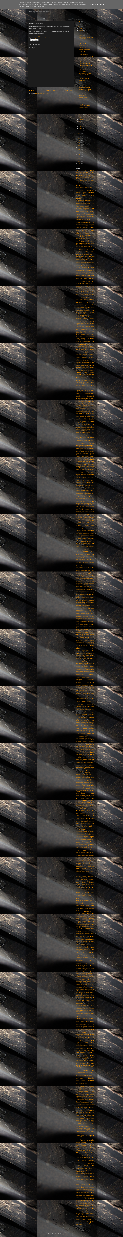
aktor (77, 179)
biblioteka (89, 236)
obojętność (78, 708)
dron (93, 328)
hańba (89, 424)
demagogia (91, 299)
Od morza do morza (83, 107)
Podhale (81, 787)
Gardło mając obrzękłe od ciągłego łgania (85, 50)
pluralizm (85, 779)
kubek (86, 557)
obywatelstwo (91, 711)
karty (86, 487)
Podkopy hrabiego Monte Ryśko (86, 85)
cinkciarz (82, 276)
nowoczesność (85, 703)
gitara (86, 401)
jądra (83, 469)
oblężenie (88, 706)
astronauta (82, 206)
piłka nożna (89, 770)
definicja (88, 296)
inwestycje (91, 461)
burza (80, 259)
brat (93, 249)
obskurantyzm (91, 709)
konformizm (78, 525)
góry (84, 413)
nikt (85, 698)
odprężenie (78, 719)
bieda (77, 238)
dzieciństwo (91, 343)
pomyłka (87, 804)
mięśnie (92, 621)
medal (86, 608)
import (92, 445)
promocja (80, 846)
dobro (92, 315)
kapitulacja (78, 483)
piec (93, 765)
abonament (87, 170)
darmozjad (92, 292)
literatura (77, 576)
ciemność (87, 273)
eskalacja (84, 368)
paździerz (89, 760)
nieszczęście (78, 687)
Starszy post (68, 90)
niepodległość (85, 677)
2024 (79, 26)
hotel (88, 437)
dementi (92, 300)
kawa (77, 492)
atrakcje (77, 209)
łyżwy (77, 589)
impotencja (84, 446)
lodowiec (77, 578)
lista (85, 575)
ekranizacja (78, 352)
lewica (88, 572)
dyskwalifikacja (78, 339)
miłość (77, 626)
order (93, 735)
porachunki (92, 808)
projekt (77, 844)
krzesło (81, 554)
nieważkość (92, 690)
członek (84, 288)
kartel (83, 487)
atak (76, 208)
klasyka (87, 498)
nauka (88, 660)
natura (79, 660)
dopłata (85, 323)
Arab (93, 198)
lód (82, 581)
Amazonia (77, 183)
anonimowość (78, 192)
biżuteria (84, 243)
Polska (83, 802)
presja (93, 834)
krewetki (92, 548)
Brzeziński (86, 254)
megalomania (79, 611)
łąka (93, 586)
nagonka (83, 650)
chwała (89, 270)
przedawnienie (91, 860)
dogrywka (92, 318)
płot (80, 780)
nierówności (78, 682)
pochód (77, 783)
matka (92, 605)
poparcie (77, 807)
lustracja (89, 583)
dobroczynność (85, 317)
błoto (85, 246)
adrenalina (87, 173)
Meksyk (85, 611)
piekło (77, 767)
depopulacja (78, 305)
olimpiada (84, 728)
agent (93, 175)
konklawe (85, 527)
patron (77, 760)
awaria (81, 216)
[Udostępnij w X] (34, 40)
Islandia (88, 464)
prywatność (85, 855)
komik (80, 514)
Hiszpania (86, 432)
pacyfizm (92, 744)
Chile (77, 267)
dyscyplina (91, 336)
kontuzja (87, 535)
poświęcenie (78, 817)
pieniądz (83, 769)
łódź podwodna (85, 588)
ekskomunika (91, 354)
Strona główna (50, 90)
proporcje (92, 846)
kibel (93, 493)
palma (80, 747)
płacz (91, 779)
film (77, 382)
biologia (82, 241)
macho (79, 589)
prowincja (78, 852)
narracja (77, 656)
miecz (89, 618)
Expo (86, 374)
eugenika (89, 370)
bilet (84, 240)
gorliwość (78, 410)
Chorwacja (89, 269)
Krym (92, 551)
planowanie (78, 777)
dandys (77, 292)
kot (93, 543)
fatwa (84, 379)
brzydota (78, 256)
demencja (85, 301)
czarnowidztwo (78, 285)
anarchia (88, 189)
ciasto (80, 272)
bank (79, 222)
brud (82, 253)
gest (93, 398)
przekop (86, 865)
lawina (77, 567)
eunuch (92, 370)
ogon (90, 722)
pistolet (90, 774)
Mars (77, 600)
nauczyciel (84, 660)
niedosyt (83, 669)
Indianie (84, 448)
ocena (89, 712)
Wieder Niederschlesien (84, 63)
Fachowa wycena (83, 71)
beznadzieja (91, 230)
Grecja (77, 416)
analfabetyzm (79, 189)
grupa (90, 418)
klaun (93, 498)
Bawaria (81, 225)
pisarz (86, 774)
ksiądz (83, 556)
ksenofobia (78, 556)
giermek (82, 399)
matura (77, 607)
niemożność (78, 672)
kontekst (80, 533)
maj (83, 591)
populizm (83, 809)
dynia (88, 334)
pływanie (83, 780)
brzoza (89, 254)
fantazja (82, 377)
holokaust (91, 434)
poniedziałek (82, 805)
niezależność (85, 695)
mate (93, 603)
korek (89, 538)
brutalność (81, 254)
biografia (77, 241)
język (92, 472)
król (88, 549)
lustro (92, 583)
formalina (77, 387)
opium (88, 731)
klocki (82, 503)
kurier (80, 562)
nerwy (92, 663)
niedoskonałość (79, 669)
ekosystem (92, 351)
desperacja (80, 307)
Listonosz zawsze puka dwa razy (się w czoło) (86, 37)
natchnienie (91, 658)
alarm (93, 178)
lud (86, 581)
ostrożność (84, 739)
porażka (78, 810)
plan (90, 776)
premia (86, 834)
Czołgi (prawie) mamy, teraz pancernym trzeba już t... (85, 104)
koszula (77, 543)
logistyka (88, 578)
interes (86, 459)
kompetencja (79, 517)
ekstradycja (78, 357)
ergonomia (92, 367)
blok (84, 244)
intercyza (82, 459)
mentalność (87, 613)
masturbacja (85, 603)
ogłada (82, 722)
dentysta (92, 304)
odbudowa (78, 715)
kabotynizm (89, 474)
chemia (92, 265)
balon (93, 219)
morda (82, 639)
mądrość (85, 607)
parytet (89, 756)
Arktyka (77, 203)
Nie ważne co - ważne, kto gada (86, 83)
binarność (92, 240)
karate (89, 485)
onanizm (77, 730)
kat (93, 488)
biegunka (87, 238)
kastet (93, 487)
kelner (87, 493)
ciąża (87, 272)
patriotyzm (91, 759)
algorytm (78, 182)
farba (86, 377)
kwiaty (88, 564)
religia (42, 38)
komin (83, 514)
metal (77, 614)
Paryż (93, 756)
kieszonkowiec (78, 496)
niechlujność (78, 666)
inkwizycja (78, 454)
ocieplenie (84, 714)
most (81, 640)
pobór (93, 780)
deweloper (88, 309)
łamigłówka (78, 586)
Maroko (92, 599)
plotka (79, 779)
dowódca (87, 326)
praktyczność (83, 828)
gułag (80, 421)
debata (77, 294)
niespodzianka (86, 684)
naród (92, 655)
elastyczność (78, 359)
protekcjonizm (78, 850)
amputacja (82, 187)
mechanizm (82, 608)
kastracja (77, 488)
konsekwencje (78, 530)
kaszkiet (86, 488)
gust (85, 421)
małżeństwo (85, 594)
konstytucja (78, 532)
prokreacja (85, 844)
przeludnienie (79, 866)
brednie (92, 251)
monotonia (87, 637)
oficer (89, 720)
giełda (79, 399)
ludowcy (77, 583)
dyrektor (87, 336)
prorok (77, 847)
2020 (79, 140)
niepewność (78, 677)
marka (77, 599)
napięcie (88, 653)
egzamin (77, 351)
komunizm (91, 521)
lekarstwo (82, 569)
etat (79, 370)
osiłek (89, 738)
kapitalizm (85, 482)
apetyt (92, 197)
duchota (77, 331)
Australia (84, 210)
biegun (84, 238)
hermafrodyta (85, 427)
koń (76, 538)
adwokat (92, 173)
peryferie (86, 764)
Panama (92, 747)
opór (93, 733)
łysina (93, 588)
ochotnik (92, 712)
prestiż (77, 836)
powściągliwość (84, 821)
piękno (77, 771)
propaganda (86, 846)
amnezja (77, 187)
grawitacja (92, 414)
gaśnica (77, 395)
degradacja (78, 297)
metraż (84, 614)
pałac (83, 747)
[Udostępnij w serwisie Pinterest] (37, 40)
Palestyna (91, 746)
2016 (79, 149)
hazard (87, 426)
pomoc (82, 803)
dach (85, 291)
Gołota (88, 408)
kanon (77, 482)
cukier (84, 280)
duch (93, 329)
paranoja (91, 752)
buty (86, 259)
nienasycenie (84, 672)
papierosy (91, 751)
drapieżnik (83, 328)
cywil (77, 283)
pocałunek (81, 782)
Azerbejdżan (88, 216)
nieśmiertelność (84, 687)
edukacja (81, 348)
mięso (89, 621)
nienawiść (91, 673)
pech (79, 762)
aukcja (80, 209)
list (83, 575)
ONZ (81, 730)
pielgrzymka (87, 767)
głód (93, 403)
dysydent (77, 341)
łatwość (87, 586)
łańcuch (81, 586)
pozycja (89, 823)
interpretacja (78, 461)
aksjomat (92, 177)
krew (88, 548)
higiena (84, 429)
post (93, 813)
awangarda (88, 214)
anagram (92, 187)
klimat (92, 501)
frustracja (78, 390)
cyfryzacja (78, 281)
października (82, 33)
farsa (89, 377)
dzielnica (77, 344)
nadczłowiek (87, 647)
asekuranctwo (86, 205)
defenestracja (91, 294)
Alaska (77, 180)
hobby (93, 432)
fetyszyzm (89, 380)
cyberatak (92, 280)
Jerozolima (78, 472)
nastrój (81, 658)
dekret (92, 297)
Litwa (87, 576)
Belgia (87, 225)
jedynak (89, 471)
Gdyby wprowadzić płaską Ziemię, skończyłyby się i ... (86, 74)
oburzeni (82, 711)
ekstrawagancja (85, 357)
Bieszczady (78, 240)
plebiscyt (92, 777)
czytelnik (77, 291)
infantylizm (78, 451)
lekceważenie (91, 568)
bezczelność (85, 227)
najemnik (86, 651)
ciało (77, 272)
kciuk (82, 493)
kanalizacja (81, 480)
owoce (92, 743)
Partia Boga (81, 40)
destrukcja (88, 307)
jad (84, 466)
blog (82, 244)
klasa (77, 498)
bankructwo (87, 222)
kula (87, 559)
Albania (81, 180)
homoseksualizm (87, 435)
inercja (92, 450)
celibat (86, 260)
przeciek (92, 857)
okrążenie (92, 725)
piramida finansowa (79, 774)
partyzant (86, 756)
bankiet (82, 222)
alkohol (83, 182)
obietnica (84, 706)
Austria (88, 209)
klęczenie (77, 501)
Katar (81, 490)
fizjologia (77, 383)
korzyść (77, 541)
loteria (88, 580)
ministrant (77, 627)
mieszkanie (84, 621)
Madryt (85, 589)
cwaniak (88, 280)
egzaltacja (92, 349)
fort (80, 387)
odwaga (77, 720)
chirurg (83, 267)
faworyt (92, 379)
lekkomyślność (84, 570)
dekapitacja (88, 297)
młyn (88, 631)
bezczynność (91, 227)
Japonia (81, 467)
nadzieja (88, 648)
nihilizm (92, 696)
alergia (89, 180)
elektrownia (91, 359)
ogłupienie (86, 722)
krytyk (89, 552)
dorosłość (92, 323)
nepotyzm (88, 663)
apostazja (84, 198)
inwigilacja (78, 463)
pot (83, 816)
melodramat (78, 613)
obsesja (86, 709)
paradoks (87, 752)
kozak (80, 544)
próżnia (77, 853)
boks (93, 248)
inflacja (82, 451)
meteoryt (80, 614)
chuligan (86, 270)
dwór (93, 331)
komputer (77, 520)
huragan (92, 438)
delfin (81, 299)
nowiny (80, 703)
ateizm (84, 208)
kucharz (92, 557)
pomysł (92, 803)
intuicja (87, 461)
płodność (77, 780)
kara (93, 484)
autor (88, 213)
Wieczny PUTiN (82, 47)
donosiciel (91, 321)
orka (93, 736)
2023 (79, 133)
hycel (82, 440)
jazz (80, 469)
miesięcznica (84, 619)
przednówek (78, 861)
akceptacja (84, 177)
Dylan (82, 333)
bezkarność (78, 230)
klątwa (81, 500)
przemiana (86, 866)
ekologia (86, 351)
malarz (92, 591)
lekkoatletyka (78, 570)
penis (85, 762)
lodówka (81, 578)
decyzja (86, 294)
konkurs (77, 528)
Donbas (86, 321)
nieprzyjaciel (91, 680)
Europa (78, 372)
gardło (79, 393)
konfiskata (87, 524)
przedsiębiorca (84, 861)
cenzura (86, 262)
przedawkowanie (85, 860)
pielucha (92, 767)
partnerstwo (81, 756)
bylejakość (91, 259)
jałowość (92, 466)
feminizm (78, 380)
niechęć (92, 664)
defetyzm (77, 296)
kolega (92, 508)
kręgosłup (77, 549)
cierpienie (77, 275)
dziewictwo (91, 344)
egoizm (87, 349)
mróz (86, 642)
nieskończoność (79, 684)
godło (80, 406)
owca (88, 743)
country (89, 278)
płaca (89, 779)
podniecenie (83, 788)
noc (93, 698)
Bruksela (77, 254)
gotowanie (85, 411)
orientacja (89, 736)
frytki (82, 390)
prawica (77, 831)
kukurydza (84, 559)
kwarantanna (79, 564)
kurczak (92, 561)
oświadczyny (91, 741)
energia (83, 365)
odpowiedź (91, 717)
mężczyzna (88, 616)
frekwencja (89, 388)
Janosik (77, 467)
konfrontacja (86, 525)
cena (93, 261)
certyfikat (77, 264)
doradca (88, 323)
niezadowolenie (78, 695)
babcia (79, 217)
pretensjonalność (86, 836)
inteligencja (91, 458)
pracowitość (84, 826)
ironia (77, 464)
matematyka (78, 605)
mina (81, 626)
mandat (88, 596)
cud (76, 280)
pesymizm (91, 764)
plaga (84, 776)
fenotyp (82, 380)
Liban (92, 572)
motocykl (85, 640)
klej (84, 500)
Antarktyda (78, 193)
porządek (89, 812)
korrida (83, 540)
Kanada (77, 480)
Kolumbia (86, 511)
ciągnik (83, 272)
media (89, 608)
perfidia (88, 762)
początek (92, 783)
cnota (81, 278)
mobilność (92, 632)
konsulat (84, 532)
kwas (84, 564)
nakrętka (89, 651)
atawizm (80, 208)
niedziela (38, 38)
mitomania (81, 629)
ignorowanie (78, 443)
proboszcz (77, 839)
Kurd (77, 562)
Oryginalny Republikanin (84, 43)
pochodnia (92, 782)
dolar (85, 320)
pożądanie (77, 825)
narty (80, 656)
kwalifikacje (91, 562)
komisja (92, 514)
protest (85, 850)
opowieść (83, 733)
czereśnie (92, 286)
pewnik (77, 765)
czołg (92, 288)
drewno (86, 328)
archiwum (92, 200)
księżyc (77, 557)
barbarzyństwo (79, 224)
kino (90, 496)
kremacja (81, 548)
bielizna (92, 238)
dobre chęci (87, 315)
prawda (83, 830)
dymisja (77, 334)
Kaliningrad (91, 477)
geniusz (92, 396)
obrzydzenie (81, 709)
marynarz (82, 602)
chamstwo (87, 264)
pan (89, 747)
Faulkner (89, 379)
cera (89, 262)
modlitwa (92, 634)
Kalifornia (83, 477)
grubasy (83, 418)
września (81, 35)
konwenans (92, 535)
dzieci (86, 343)
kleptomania (88, 500)
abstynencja (82, 172)
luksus (85, 583)
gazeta (88, 395)
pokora (92, 795)
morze (92, 639)
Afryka (89, 175)
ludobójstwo (91, 581)
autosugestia (83, 214)
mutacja (83, 643)
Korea (85, 538)
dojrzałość (78, 320)
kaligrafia (87, 477)
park (83, 754)
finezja (88, 382)
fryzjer (85, 390)
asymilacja (92, 206)
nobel (90, 698)
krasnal (86, 546)
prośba (84, 849)
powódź (89, 820)
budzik (86, 256)
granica (83, 415)
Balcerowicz (86, 219)
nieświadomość (91, 687)
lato (91, 565)
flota (80, 385)
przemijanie (91, 866)
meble (90, 607)
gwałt (88, 421)
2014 (79, 154)
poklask (83, 795)
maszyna (90, 603)
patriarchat (85, 759)
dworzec (89, 331)
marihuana (87, 597)
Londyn (81, 580)
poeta (92, 792)
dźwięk (89, 346)
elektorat (87, 359)
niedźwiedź (91, 669)
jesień (82, 472)
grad (93, 413)
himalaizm (88, 429)
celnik (89, 260)
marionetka (92, 597)
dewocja (92, 309)
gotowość (88, 411)
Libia (81, 573)
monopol (82, 637)
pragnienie (77, 828)
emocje (87, 364)
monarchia (88, 635)
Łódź (81, 588)
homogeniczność (79, 435)
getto (77, 399)
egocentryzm (81, 349)
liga (76, 575)
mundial (92, 642)
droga (89, 328)
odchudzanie (82, 715)
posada (92, 812)
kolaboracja (78, 508)
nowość (89, 703)
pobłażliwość (88, 780)
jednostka (92, 469)
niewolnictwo (90, 693)
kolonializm (78, 511)
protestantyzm (91, 850)
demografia (79, 302)
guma (83, 421)
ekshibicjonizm (78, 354)
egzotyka (81, 351)
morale (92, 637)
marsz (80, 600)
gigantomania (87, 399)
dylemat (86, 332)
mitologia (77, 629)
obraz (89, 707)
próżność (81, 853)
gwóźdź (81, 422)
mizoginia (92, 629)
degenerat (92, 296)
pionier (80, 772)
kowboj (77, 544)
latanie (88, 565)
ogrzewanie (87, 723)
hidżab (92, 427)
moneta (92, 635)
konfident (83, 524)
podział (78, 792)
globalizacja (91, 401)
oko (81, 725)
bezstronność (91, 233)
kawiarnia (87, 492)
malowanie (82, 592)
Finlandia (92, 382)
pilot (83, 771)
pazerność (81, 760)
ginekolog (82, 401)
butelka (83, 259)
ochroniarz (78, 714)
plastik (83, 777)
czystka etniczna (86, 289)
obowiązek (83, 707)
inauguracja (80, 448)
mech (93, 607)
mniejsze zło (91, 631)
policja (77, 798)
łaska (85, 586)
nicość (86, 664)
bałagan (77, 221)
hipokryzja (84, 431)
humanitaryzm (78, 438)
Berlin (92, 225)
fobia (83, 385)
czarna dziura (87, 283)
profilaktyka (78, 842)
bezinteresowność (90, 228)
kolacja (82, 508)
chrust (77, 270)
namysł (84, 653)
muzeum (87, 643)
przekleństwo (78, 865)
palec (87, 746)
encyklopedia (78, 365)
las (83, 565)
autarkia (92, 209)
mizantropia (86, 629)
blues (87, 244)
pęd (85, 765)
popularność (78, 808)
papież (77, 752)
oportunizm (78, 733)
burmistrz (77, 259)
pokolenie (88, 795)
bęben (93, 235)
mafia (88, 589)
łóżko (89, 588)
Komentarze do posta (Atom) (42, 93)
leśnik (80, 572)
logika (84, 578)
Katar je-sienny (82, 95)
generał (88, 396)
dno (90, 313)
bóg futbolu (84, 249)
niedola (92, 668)
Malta (86, 592)
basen (90, 224)
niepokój (92, 677)
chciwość (88, 265)
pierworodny (88, 768)
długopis (86, 313)
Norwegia (83, 701)
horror (84, 437)
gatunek (80, 395)
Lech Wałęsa (86, 567)
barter (87, 224)
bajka (77, 219)
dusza (85, 331)
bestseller (77, 227)
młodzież (83, 631)
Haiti (88, 422)
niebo (89, 664)
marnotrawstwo (86, 599)
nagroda (77, 652)
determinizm (83, 309)
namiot (80, 653)
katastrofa (85, 490)
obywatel (86, 711)
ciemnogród (82, 273)
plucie (82, 779)
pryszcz (92, 853)
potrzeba (77, 818)
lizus (90, 577)
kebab (85, 493)
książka (92, 556)
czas (88, 285)
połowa (92, 802)
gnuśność (77, 406)
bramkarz (90, 249)
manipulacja (78, 597)
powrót (92, 820)
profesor (92, 841)
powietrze (85, 820)
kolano (85, 508)
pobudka (77, 782)
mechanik (77, 608)
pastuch (83, 757)
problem (92, 838)
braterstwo (78, 251)
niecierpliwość (85, 666)
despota (84, 307)
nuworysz (89, 704)
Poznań (82, 823)
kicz (81, 495)
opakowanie (85, 730)
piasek (90, 765)
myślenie (80, 645)
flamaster (88, 383)
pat (90, 757)
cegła (80, 260)
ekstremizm (91, 357)
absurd (87, 172)
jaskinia (92, 467)
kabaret (82, 474)
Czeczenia (78, 286)
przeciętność (78, 858)
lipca (80, 117)
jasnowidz (77, 469)
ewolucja (82, 374)
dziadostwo (88, 341)
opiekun (84, 731)
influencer (87, 451)
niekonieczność (83, 671)
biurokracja (79, 243)
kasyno (81, 488)
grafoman (77, 414)
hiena (77, 429)
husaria (77, 440)
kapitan (92, 482)
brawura (82, 251)
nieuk (77, 690)
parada (83, 752)
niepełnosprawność (90, 676)
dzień (87, 344)
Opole (90, 731)
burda (92, 257)
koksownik (92, 506)
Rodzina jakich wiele (83, 45)
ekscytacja (92, 352)
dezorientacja (87, 310)
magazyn (92, 589)
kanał (84, 480)
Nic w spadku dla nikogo (84, 93)
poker (81, 795)
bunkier (86, 257)
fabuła (91, 374)
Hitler (90, 432)
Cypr (87, 281)
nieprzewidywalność (80, 680)
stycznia (81, 131)
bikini (82, 240)
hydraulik (85, 440)
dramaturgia (78, 328)
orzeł (86, 738)
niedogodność (78, 668)
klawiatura (78, 500)
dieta (87, 312)
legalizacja (92, 567)
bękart (77, 236)
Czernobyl (77, 288)
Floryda (77, 385)
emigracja (78, 364)
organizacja (81, 736)
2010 (79, 163)
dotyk (80, 326)
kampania (87, 479)
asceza (82, 205)
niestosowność (78, 685)
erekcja (87, 367)
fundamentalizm (79, 391)
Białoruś (81, 236)
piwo (93, 774)
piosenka (87, 773)
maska (92, 602)
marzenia (86, 602)
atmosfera (88, 208)
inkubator (92, 453)
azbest (84, 216)
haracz (92, 424)
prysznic (77, 855)
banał (87, 221)
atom (92, 208)
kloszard (89, 503)
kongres (92, 525)
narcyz (83, 655)
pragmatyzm (91, 826)
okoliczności (86, 725)
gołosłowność (82, 408)
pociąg (81, 784)
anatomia (92, 189)
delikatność (86, 299)
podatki (88, 785)
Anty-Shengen (82, 80)
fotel (87, 387)
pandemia (77, 749)
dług (76, 313)
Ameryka (79, 185)
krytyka (92, 552)
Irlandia (92, 462)
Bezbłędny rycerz (83, 97)
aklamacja (88, 177)
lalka (82, 565)
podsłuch (84, 790)
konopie (83, 528)
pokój (77, 797)
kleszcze (92, 500)
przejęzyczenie (91, 863)
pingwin (77, 772)
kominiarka (87, 514)
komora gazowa (84, 516)
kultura (92, 559)
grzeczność (91, 419)
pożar (92, 823)
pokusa (80, 796)
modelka (87, 634)
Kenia (90, 493)
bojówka (89, 248)
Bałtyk (81, 221)
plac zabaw (80, 776)
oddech (89, 715)
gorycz (83, 410)
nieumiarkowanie (83, 690)
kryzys (77, 554)
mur (80, 643)
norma (87, 699)
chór (93, 269)
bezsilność (87, 233)
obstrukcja (77, 711)
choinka (77, 269)
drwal (80, 329)
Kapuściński (89, 483)
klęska (81, 501)
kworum (92, 564)
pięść (81, 771)
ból (87, 249)
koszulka (80, 543)
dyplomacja (80, 336)
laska (86, 565)
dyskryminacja (90, 338)
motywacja (91, 640)
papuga (80, 752)
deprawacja (87, 305)
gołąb (93, 406)
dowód (83, 326)
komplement (91, 517)
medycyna (91, 610)
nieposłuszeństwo (91, 679)
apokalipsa (78, 198)
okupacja (92, 727)
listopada (81, 30)
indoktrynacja (91, 448)
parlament (91, 754)
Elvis (77, 362)
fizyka (81, 384)
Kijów (82, 496)
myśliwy (85, 645)
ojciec (92, 723)
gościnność (78, 411)
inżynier (83, 462)
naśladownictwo (86, 658)
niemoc (92, 671)
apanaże (92, 195)
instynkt (82, 456)
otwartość (83, 743)
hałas (82, 424)
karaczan (82, 485)
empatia (92, 364)
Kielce (84, 495)
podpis (92, 788)
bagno (89, 217)
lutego (80, 128)
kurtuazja (86, 562)
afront (86, 175)
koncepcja (83, 522)
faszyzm (78, 379)
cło (93, 276)
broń (79, 253)
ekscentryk (85, 352)
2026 (79, 21)
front (93, 388)
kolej (77, 509)
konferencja (78, 524)
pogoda (83, 793)
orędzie (77, 736)
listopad (89, 575)
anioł (93, 190)
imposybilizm (78, 446)
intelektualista (84, 458)
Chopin (80, 269)
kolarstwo (88, 508)
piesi (93, 768)
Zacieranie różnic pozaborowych (86, 59)
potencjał (92, 816)
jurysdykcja (78, 474)
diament (84, 312)
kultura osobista (79, 561)
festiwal (85, 380)
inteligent (77, 459)
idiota (83, 442)
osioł (93, 738)
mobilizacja (87, 632)
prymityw (85, 853)
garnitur (82, 393)
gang (77, 393)
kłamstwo (80, 504)
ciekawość (78, 273)
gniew (92, 405)
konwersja (89, 536)
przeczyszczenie (79, 860)
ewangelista (78, 374)
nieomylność (91, 674)
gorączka (92, 408)
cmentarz (77, 278)
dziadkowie (84, 341)
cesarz (82, 264)
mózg (81, 642)
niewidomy (86, 692)
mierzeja (77, 619)
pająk (80, 746)
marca (80, 126)
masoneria (80, 603)
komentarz (87, 512)
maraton (83, 597)
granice (87, 414)
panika (92, 749)
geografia (80, 398)
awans (92, 214)
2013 (79, 156)
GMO (86, 405)
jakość (88, 466)
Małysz (80, 594)
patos (81, 759)
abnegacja (82, 170)
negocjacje (78, 663)
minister (85, 626)
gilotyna (92, 399)
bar (93, 222)
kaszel (84, 488)
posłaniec (88, 813)
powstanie (78, 821)
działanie (77, 343)
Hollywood (86, 434)
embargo (86, 362)
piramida (92, 772)
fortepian (83, 387)
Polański (87, 796)
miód (84, 627)
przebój (83, 857)
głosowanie (85, 403)
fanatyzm (78, 377)
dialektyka (77, 312)
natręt (77, 660)
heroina (89, 427)
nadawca (83, 647)
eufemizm (85, 370)
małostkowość (90, 592)
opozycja (88, 733)
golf (90, 406)
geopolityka (89, 398)
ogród (83, 723)
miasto (80, 618)
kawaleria (83, 492)
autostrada (78, 214)
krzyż (92, 554)
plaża (89, 777)
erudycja (77, 368)
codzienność (85, 278)
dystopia (92, 339)
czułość (77, 289)
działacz (92, 341)
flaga (84, 384)
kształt (80, 557)
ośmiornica (85, 741)
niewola (84, 693)
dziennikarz (82, 345)
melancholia (91, 611)
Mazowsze (81, 607)
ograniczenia (78, 723)
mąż (88, 607)
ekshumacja (85, 354)
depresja (92, 305)
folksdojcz (89, 385)
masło (77, 603)
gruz (93, 418)
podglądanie (78, 787)
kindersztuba (86, 496)
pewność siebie (81, 765)
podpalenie (88, 788)
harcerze (77, 426)
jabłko (80, 466)
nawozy (92, 660)
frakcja (77, 388)
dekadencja (83, 297)
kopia (83, 538)
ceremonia (92, 262)
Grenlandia (82, 416)
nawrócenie (78, 661)
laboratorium (78, 565)
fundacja (92, 390)
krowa (85, 549)
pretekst (80, 836)
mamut (84, 596)
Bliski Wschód (91, 243)
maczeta (82, 589)
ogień (93, 720)
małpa (77, 594)
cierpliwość (83, 275)
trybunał (50, 38)
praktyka (88, 828)
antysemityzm (85, 195)
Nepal (85, 663)
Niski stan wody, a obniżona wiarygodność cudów (85, 90)
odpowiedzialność (85, 717)
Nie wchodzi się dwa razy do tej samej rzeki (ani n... (86, 53)
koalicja (77, 506)
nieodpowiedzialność (80, 674)
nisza (87, 698)
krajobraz (77, 546)
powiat (92, 818)
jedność (77, 471)
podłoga (89, 787)
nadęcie (92, 647)
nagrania (92, 650)
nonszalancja (82, 699)
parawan (80, 754)
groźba (77, 418)
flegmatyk (92, 383)
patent (93, 757)
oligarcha (77, 728)
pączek (92, 760)
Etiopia (81, 370)
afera (77, 175)
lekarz (86, 569)
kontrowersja (78, 535)
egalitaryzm (91, 347)
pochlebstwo (86, 782)
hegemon (92, 426)
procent (86, 839)
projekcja (92, 842)
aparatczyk (78, 197)
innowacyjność (85, 454)
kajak (93, 475)
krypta (81, 552)
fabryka (88, 374)
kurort (83, 562)
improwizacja (89, 446)
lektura (89, 570)
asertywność (91, 205)
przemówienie (83, 868)
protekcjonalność (91, 849)
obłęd (92, 706)
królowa (77, 551)
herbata (81, 427)
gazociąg (92, 395)
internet (92, 459)
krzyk (85, 554)
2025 (79, 24)
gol (89, 406)
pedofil (82, 762)
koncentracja (78, 522)
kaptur (85, 483)
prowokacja (88, 852)
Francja (81, 388)
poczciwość (78, 785)
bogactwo (78, 248)
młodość (78, 631)
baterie (92, 224)
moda (83, 634)
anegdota (77, 190)
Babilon (82, 217)
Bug (93, 256)
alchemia (85, 180)
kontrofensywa (86, 533)
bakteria (79, 219)
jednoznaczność (83, 471)
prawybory (87, 833)
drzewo (84, 329)
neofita (82, 663)
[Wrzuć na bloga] (33, 40)
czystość (92, 289)
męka (81, 616)
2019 (79, 143)
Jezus (89, 472)
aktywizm (85, 178)
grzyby (77, 421)
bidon (93, 236)
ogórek (92, 722)
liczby (90, 573)
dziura (83, 346)
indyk (83, 450)
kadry (86, 475)
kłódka (85, 504)
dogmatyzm (85, 318)
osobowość (78, 739)
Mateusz (88, 605)
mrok (83, 642)
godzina (87, 406)
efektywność (86, 347)
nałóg (77, 653)
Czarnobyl (92, 283)
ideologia (78, 442)
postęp (83, 815)
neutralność (81, 664)
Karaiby (86, 485)
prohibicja (87, 842)
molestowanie (78, 635)
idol (86, 442)
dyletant (90, 333)
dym (93, 332)
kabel (85, 474)
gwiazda (77, 422)
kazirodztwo (78, 493)
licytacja (87, 573)
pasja (77, 757)
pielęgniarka (81, 767)
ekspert (81, 355)
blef (86, 243)
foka (85, 385)
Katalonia (77, 490)
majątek (85, 591)
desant (77, 307)
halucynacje (78, 424)
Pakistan (83, 746)
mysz (77, 645)
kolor (83, 511)
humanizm (84, 438)
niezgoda (92, 695)
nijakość (77, 698)
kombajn (77, 512)
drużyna (77, 329)
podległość (85, 787)
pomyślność (78, 805)
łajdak (87, 584)
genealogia (84, 396)
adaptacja (92, 172)
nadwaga (83, 648)
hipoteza (89, 430)
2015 (79, 152)
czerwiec (81, 288)
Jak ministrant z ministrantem (85, 65)
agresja (77, 177)
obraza (92, 708)
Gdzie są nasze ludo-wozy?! (85, 110)
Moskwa (77, 640)
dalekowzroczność (90, 291)
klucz (77, 504)
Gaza (86, 395)
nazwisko (84, 661)
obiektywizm (78, 706)
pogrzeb (92, 793)
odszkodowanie (91, 719)
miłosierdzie (91, 624)
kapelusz (79, 482)
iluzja (90, 443)
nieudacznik (82, 688)
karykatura (89, 487)
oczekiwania (91, 714)
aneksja (81, 190)
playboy (86, 777)
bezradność (92, 232)
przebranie (87, 857)
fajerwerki (80, 375)
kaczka (77, 475)
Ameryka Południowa (89, 185)
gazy (77, 396)
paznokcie (85, 760)
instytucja (87, 456)
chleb (86, 267)
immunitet (78, 445)
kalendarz (78, 477)
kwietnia (81, 124)
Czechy (92, 285)
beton (81, 227)
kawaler (79, 492)
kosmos (89, 541)
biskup (88, 241)
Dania (88, 292)
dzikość (79, 346)
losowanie (84, 580)
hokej (77, 434)
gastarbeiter (87, 393)
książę (87, 556)
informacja (92, 451)
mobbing (82, 632)
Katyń (92, 490)
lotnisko (92, 580)
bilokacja (87, 240)
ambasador (85, 183)
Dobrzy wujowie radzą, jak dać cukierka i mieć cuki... (86, 77)
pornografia (83, 810)
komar (92, 511)
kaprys (82, 483)
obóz (87, 708)
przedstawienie (91, 861)
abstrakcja (77, 172)
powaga (88, 818)
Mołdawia (84, 635)
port (76, 812)
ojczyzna (77, 725)
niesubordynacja (85, 685)
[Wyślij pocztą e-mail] (31, 40)
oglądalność (78, 722)
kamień (82, 479)
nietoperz (77, 688)
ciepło (92, 273)
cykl (81, 281)
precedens (92, 833)
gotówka (92, 411)
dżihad (92, 346)
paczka (77, 746)
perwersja (81, 764)
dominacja (77, 321)
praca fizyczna (91, 825)
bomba (77, 249)
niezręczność (85, 696)
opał (89, 730)
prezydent (78, 838)
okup (87, 727)
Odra (81, 719)
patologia (77, 759)
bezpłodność (86, 232)
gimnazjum (78, 401)
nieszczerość (91, 685)
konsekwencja (91, 528)
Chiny (79, 267)
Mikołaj (81, 623)
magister (80, 591)
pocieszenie (86, 783)
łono (76, 588)
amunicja (87, 187)
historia (82, 432)
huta (80, 440)
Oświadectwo (82, 102)
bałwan (84, 221)
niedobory (92, 666)
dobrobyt (78, 317)
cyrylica (92, 281)
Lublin (84, 581)
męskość (84, 616)
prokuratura (91, 844)
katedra (89, 490)
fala (84, 375)
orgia (86, 736)
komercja (92, 512)
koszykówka (85, 543)
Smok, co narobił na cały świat (86, 56)
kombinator (82, 512)
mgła (93, 616)
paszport (87, 757)
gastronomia (91, 393)
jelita (93, 471)
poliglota (92, 798)
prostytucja (78, 849)
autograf (86, 211)
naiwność (82, 652)
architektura (87, 200)
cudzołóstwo (80, 280)
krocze (81, 549)
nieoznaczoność (78, 676)
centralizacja (78, 262)
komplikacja (78, 519)
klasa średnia (80, 498)
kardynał (92, 485)
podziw (88, 792)
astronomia (87, 206)
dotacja (77, 326)
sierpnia (81, 115)
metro (88, 614)
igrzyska (83, 443)
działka (81, 343)
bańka (91, 222)
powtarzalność (91, 821)
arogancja (84, 203)
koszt (93, 541)
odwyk (82, 720)
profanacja (78, 841)
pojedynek (77, 795)
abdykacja (77, 170)
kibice (77, 495)
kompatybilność (91, 516)
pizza (77, 776)
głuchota (77, 405)
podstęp (88, 790)
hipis (93, 429)
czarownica (84, 285)
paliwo (77, 747)
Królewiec (92, 549)
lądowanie (81, 567)
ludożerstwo (81, 583)
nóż (79, 704)
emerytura (91, 362)
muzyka (91, 644)
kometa (77, 514)
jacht (83, 466)
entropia (86, 365)
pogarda (77, 793)
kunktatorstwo (85, 561)
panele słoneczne (86, 749)
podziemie (83, 792)
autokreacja (92, 211)
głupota (82, 405)
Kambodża (78, 479)
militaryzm (86, 624)
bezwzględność (88, 235)
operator (81, 731)
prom (77, 846)
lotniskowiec (78, 581)
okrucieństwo (78, 727)
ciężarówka (78, 276)
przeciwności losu (89, 858)
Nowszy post (33, 90)
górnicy (80, 413)
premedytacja (81, 834)
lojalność (92, 578)
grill (85, 416)
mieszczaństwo (79, 621)
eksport (92, 356)
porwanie (84, 812)
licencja (84, 573)
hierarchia (80, 429)
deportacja (83, 305)
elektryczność (79, 360)
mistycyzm (92, 627)
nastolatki (77, 658)
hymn (89, 440)
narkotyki (88, 655)
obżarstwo (77, 712)
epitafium (83, 367)
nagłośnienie (78, 650)
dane (79, 292)
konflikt (92, 524)
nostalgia (89, 701)
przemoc (78, 868)
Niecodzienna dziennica (84, 87)
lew (85, 572)
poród (93, 810)
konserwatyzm (90, 530)
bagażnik (85, 217)
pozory (85, 823)
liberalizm (78, 573)
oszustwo (78, 741)
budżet (90, 256)
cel (82, 261)
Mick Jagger (85, 618)
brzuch (92, 254)
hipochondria (78, 430)
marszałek (84, 600)
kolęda (92, 509)
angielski (85, 190)
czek (81, 286)
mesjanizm (92, 613)
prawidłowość (81, 831)
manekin (92, 596)
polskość (88, 802)
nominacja (77, 699)
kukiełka (80, 559)
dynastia (83, 334)
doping (81, 323)
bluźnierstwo (91, 244)
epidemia (78, 367)
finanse (84, 382)
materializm (84, 605)
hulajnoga (92, 437)
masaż (89, 602)
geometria (84, 398)
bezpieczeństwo (79, 232)
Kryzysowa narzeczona (84, 99)
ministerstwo (91, 626)
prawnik (86, 831)
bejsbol (84, 225)
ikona (87, 443)
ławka (91, 586)
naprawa (79, 655)
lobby (92, 576)
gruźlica (80, 419)
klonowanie (86, 503)
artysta (92, 203)
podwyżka (92, 790)
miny (81, 627)
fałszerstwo (90, 375)
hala (93, 422)
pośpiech (87, 815)
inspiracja (77, 456)
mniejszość (78, 632)
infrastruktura (85, 453)
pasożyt (79, 757)
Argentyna (87, 201)
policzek (82, 798)
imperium (88, 445)
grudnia (81, 28)
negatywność (91, 661)
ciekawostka (91, 272)
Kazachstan (92, 492)
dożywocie (91, 326)
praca (85, 825)
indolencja (78, 450)
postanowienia (78, 815)
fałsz (86, 375)
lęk (90, 572)
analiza (84, 189)
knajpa (92, 504)
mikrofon (86, 623)
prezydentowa (85, 837)
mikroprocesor (91, 623)
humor (88, 438)
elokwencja (92, 360)
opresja (77, 735)
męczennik (78, 616)
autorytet (92, 213)
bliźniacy (78, 244)
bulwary (77, 257)
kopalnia (79, 538)
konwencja (78, 536)
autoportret (85, 213)
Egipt (77, 349)
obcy (93, 704)
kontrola (92, 533)
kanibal (92, 480)
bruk (89, 253)
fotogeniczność (91, 387)
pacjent (87, 744)
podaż (92, 785)
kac (93, 474)
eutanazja (85, 372)
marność (81, 599)
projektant (81, 844)
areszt (82, 201)
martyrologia (91, 600)
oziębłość (83, 744)
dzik (76, 346)
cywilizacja (81, 283)
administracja (78, 173)
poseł (77, 813)
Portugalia (79, 812)
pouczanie (82, 818)
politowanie (78, 800)
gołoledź (77, 408)
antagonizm (91, 192)
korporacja (78, 540)
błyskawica (88, 246)
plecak (77, 779)
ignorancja (91, 442)
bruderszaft (85, 253)
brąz (89, 251)
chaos (92, 264)
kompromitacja (90, 519)
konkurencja (91, 527)
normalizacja (91, 699)
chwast (92, 270)
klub (93, 503)
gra (90, 413)
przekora (92, 865)
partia (77, 756)
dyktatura (78, 333)
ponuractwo (92, 805)
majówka (89, 591)
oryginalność (81, 738)
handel (85, 424)
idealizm (92, 440)
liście (93, 575)
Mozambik (78, 642)
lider (93, 573)
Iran (89, 463)
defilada (84, 296)
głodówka (77, 403)
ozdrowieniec (78, 744)
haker (90, 422)
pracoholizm (78, 826)
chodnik (92, 267)
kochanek (87, 506)
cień (90, 273)
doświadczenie (91, 324)
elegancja (82, 359)
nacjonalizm (78, 647)
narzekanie (84, 656)
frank (85, 388)
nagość (87, 650)
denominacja (87, 304)
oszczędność (91, 740)
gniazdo (89, 405)
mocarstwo (78, 634)
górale (77, 413)
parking (86, 754)
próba (93, 852)
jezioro (85, 472)
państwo (78, 751)
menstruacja (82, 613)
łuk (90, 588)
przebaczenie (78, 857)
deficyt (81, 296)
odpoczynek (78, 717)
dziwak (86, 346)
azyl (77, 217)
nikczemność (81, 698)
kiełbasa (87, 495)
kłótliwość (89, 504)
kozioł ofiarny (85, 544)
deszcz (92, 307)
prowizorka (83, 852)
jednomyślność (87, 469)
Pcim (77, 762)
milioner (81, 624)
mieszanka (92, 619)
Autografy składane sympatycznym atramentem (86, 68)
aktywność (89, 178)
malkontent (78, 592)
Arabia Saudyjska (80, 200)
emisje (83, 364)
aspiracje (77, 206)
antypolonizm (91, 193)
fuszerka (84, 391)
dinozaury (92, 312)
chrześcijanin (81, 270)
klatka (90, 498)
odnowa (92, 715)
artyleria (88, 203)
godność (83, 406)
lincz (79, 575)
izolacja (92, 464)
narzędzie (89, 656)
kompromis (83, 519)
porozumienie (88, 810)
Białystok (85, 236)
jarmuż (88, 467)
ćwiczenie (82, 291)
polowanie (78, 802)
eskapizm (88, 368)
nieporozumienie (79, 679)
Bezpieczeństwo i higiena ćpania (86, 61)
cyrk (89, 281)
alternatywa (88, 182)
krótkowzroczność (85, 551)
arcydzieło (78, 201)
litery (81, 576)
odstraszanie (85, 719)
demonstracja (79, 304)
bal (82, 219)
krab (89, 544)
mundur (77, 643)
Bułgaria (81, 257)
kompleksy (85, 517)
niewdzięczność (79, 692)
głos (81, 403)
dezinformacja (82, 310)
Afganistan (81, 175)
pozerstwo (78, 823)
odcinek (86, 715)
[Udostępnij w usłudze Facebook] (36, 40)
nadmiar (78, 648)
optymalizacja (82, 735)
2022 (79, 136)
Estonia (77, 370)
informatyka (78, 453)
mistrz (87, 627)
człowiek (89, 288)
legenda (77, 569)
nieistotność (78, 671)
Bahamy (92, 217)
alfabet (92, 180)
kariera (80, 487)
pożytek (81, 825)
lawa (93, 565)
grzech (86, 419)
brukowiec (92, 253)
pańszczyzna (82, 751)
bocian (92, 246)
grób (80, 418)
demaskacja (78, 300)
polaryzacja (91, 796)
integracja (77, 458)
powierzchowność (79, 820)
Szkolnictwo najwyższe (84, 112)
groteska (88, 416)
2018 (79, 145)
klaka (93, 496)
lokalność (77, 580)
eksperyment (86, 355)
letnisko (83, 572)
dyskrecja (83, 338)
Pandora (81, 749)
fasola (93, 377)
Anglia (89, 190)
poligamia (87, 798)
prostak (81, 847)
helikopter (78, 427)
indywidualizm (88, 450)
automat (77, 213)
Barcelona (84, 224)
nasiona (92, 656)
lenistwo (77, 572)
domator (92, 320)
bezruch (82, 233)
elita (88, 360)
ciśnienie (90, 276)
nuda (82, 704)
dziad (80, 341)
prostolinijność (86, 847)
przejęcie (84, 863)
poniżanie (87, 805)
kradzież (92, 544)
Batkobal (77, 225)
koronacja (92, 538)
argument (92, 201)
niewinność (78, 693)
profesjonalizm (85, 841)
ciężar (92, 275)
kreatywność (91, 546)
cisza (86, 277)
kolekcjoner (87, 509)
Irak (86, 462)
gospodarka (91, 410)
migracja (77, 623)
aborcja (92, 170)
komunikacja (83, 520)
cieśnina (88, 275)
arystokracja (78, 205)
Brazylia (86, 251)
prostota (92, 847)
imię (93, 443)
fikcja (93, 380)
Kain (89, 475)
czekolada (88, 286)
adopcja (83, 173)
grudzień (87, 418)
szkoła (46, 38)
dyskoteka (77, 338)
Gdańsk (79, 396)
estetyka (92, 369)
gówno (87, 413)
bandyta (92, 221)
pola (83, 796)
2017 (79, 147)
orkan (77, 738)
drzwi (87, 329)
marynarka (78, 602)
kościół (90, 543)
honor (80, 437)
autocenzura (82, 211)
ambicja (92, 183)
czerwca (81, 119)
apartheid (88, 197)
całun (77, 260)
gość (82, 411)
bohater (83, 248)
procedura (82, 839)
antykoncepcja (84, 193)
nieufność (92, 688)
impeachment (83, 445)
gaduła (92, 391)
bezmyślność (84, 230)
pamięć (86, 747)
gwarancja (92, 421)
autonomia (81, 213)
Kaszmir (90, 488)
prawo (89, 831)
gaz (83, 395)
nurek (85, 704)
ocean (85, 712)
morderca (86, 639)
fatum (82, 379)
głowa (89, 403)
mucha (88, 642)
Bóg (35, 38)
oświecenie (78, 743)
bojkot (86, 248)
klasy (84, 498)
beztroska (77, 235)
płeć (93, 779)
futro (87, 391)
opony (93, 731)
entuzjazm (91, 365)
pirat (84, 774)
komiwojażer (78, 516)
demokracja (90, 302)
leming (92, 570)
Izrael (77, 466)
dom (89, 320)
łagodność (83, 584)
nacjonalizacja (91, 645)
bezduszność (78, 228)
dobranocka (82, 315)
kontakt (77, 533)
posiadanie (82, 813)
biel (90, 238)
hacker (84, 422)
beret (90, 225)
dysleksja (84, 339)
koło (90, 511)
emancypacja (81, 362)
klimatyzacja (78, 503)
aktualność (81, 178)
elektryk (84, 360)
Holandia (81, 434)
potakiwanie (87, 816)
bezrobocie (78, 233)
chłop (89, 267)
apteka (89, 198)
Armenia (80, 203)
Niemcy (88, 671)
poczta (83, 785)
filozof (80, 382)
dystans (88, 339)
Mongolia (77, 637)
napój (77, 655)
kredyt (77, 548)
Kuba (83, 557)
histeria (77, 432)
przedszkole (78, 863)
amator (92, 182)
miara (77, 618)
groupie (92, 416)
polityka (85, 800)
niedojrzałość (85, 668)
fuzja (90, 391)
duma (81, 331)
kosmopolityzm (82, 541)
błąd (79, 246)
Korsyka (86, 540)
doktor (82, 320)
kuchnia (77, 559)
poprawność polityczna (87, 807)
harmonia (82, 426)
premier (89, 834)
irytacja (80, 464)
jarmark (85, 467)
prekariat (77, 834)
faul (86, 379)
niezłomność (79, 696)
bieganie (81, 238)
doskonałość (78, 325)
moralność (78, 639)
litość (83, 577)
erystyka (80, 368)
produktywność (91, 839)
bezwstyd (82, 235)
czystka (80, 289)
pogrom (87, 793)
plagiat (87, 776)
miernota (92, 618)
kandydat (88, 480)
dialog (81, 312)
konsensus (84, 530)
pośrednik (92, 815)
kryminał (77, 552)
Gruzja (77, 419)
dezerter (77, 310)
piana (87, 765)
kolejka (81, 509)
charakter (78, 265)
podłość (92, 787)
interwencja (83, 461)
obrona (77, 709)
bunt (89, 257)
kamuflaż (92, 479)
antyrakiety (78, 195)
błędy (82, 246)
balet (90, 219)
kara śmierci (78, 485)
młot (86, 631)
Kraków (82, 546)
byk (87, 259)
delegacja (77, 299)
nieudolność (87, 688)
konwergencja (83, 536)
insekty (92, 454)
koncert (88, 522)
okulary (83, 727)
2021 (79, 138)
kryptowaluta (84, 552)
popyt (88, 808)
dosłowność (85, 324)
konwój (92, 536)
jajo (86, 466)
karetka (77, 487)
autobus (77, 211)
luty (76, 584)
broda (77, 253)
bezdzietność (83, 228)
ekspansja (78, 355)
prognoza (83, 842)
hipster (92, 430)
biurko (92, 241)
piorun (83, 772)
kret (85, 548)
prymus (89, 853)
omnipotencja (91, 728)
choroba (85, 269)
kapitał (89, 482)
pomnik (77, 804)
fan (93, 375)
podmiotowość (78, 788)
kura (89, 561)
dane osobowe (83, 292)
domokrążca (82, 321)
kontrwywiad (83, 535)
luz (79, 584)
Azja (93, 216)
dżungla (77, 347)
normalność (78, 701)
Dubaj (90, 329)
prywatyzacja (91, 855)
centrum (82, 262)
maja (80, 121)
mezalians (92, 614)
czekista (84, 286)
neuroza (77, 664)
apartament (83, 197)
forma (92, 385)
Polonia (92, 800)
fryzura (88, 390)
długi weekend (81, 313)
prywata (81, 855)
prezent (92, 836)
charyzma (83, 265)
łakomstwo (92, 584)
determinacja (78, 309)
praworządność (81, 833)
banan (89, 221)
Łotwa (78, 588)
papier (87, 751)
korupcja (91, 540)
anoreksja (84, 192)
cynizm (83, 281)
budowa (82, 256)
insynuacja (92, 456)
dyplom (92, 334)
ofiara (85, 720)
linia (81, 575)
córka (93, 278)
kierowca (91, 495)
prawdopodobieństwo (90, 829)
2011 (79, 161)
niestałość (92, 684)
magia (77, 591)
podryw (80, 790)
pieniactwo (78, 768)
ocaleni (81, 712)
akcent (80, 177)
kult (89, 559)
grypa (83, 419)
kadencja (82, 476)
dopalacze (78, 323)
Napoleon (92, 653)
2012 (79, 159)
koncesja (92, 522)
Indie (88, 448)
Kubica (89, 557)
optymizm (88, 735)
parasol (77, 754)
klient (84, 501)
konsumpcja (90, 532)
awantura (77, 216)
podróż (77, 790)
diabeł (92, 310)
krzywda (88, 554)
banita (77, 222)
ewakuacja (92, 372)
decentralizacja (82, 294)
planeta (92, 776)
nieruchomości (90, 682)
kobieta (82, 506)
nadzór (92, 648)
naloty (93, 651)
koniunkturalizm (79, 527)
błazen (77, 246)
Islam (84, 464)
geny (77, 398)
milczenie (77, 624)
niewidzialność (91, 692)
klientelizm (88, 501)
